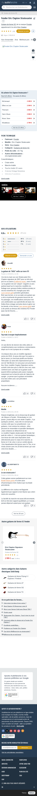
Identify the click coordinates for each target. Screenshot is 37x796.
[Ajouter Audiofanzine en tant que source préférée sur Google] (11, 695)
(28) (13, 31)
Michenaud (5, 101)
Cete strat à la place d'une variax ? (15, 603)
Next (34, 542)
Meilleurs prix (24, 40)
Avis (16, 40)
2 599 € (29, 105)
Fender (29, 24)
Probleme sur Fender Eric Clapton (15, 628)
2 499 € (29, 101)
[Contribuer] (33, 31)
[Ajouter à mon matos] (3, 21)
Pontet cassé (8, 612)
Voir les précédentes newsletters (12, 752)
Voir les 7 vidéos (18, 196)
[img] (6, 31)
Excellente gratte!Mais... (11, 625)
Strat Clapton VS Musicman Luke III (15, 606)
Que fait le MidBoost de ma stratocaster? (17, 631)
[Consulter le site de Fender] (33, 18)
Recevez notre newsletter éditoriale (15, 743)
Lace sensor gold (7, 293)
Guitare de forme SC (8, 24)
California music (20, 281)
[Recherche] (3, 7)
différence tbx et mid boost (12, 634)
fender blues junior (8, 480)
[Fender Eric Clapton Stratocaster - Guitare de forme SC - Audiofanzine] (9, 2)
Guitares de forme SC (22, 148)
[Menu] (34, 7)
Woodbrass (6, 123)
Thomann (5, 110)
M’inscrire (25, 747)
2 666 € (29, 110)
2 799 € (29, 123)
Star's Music (6, 114)
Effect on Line (6, 105)
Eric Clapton (22, 27)
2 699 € (29, 118)
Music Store (6, 118)
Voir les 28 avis (18, 513)
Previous (2, 542)
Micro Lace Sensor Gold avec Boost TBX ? (17, 609)
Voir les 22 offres (18, 127)
